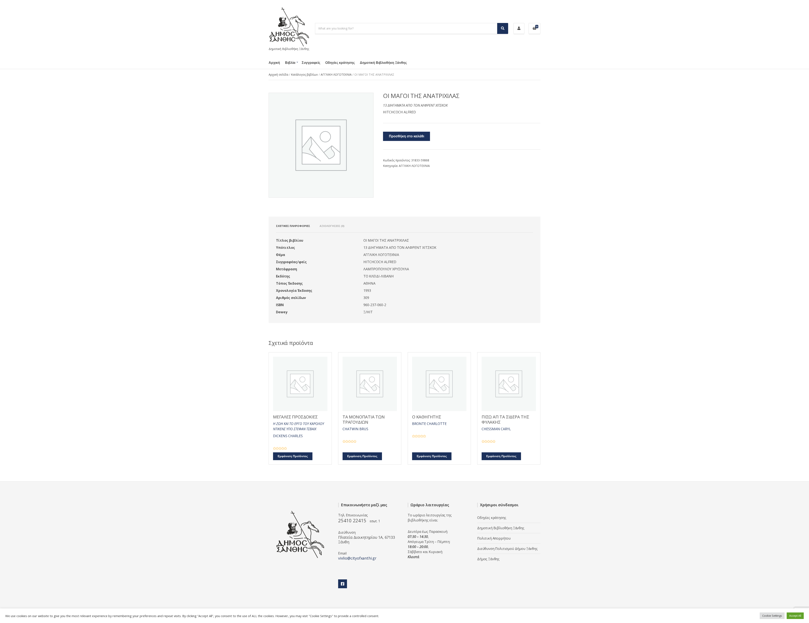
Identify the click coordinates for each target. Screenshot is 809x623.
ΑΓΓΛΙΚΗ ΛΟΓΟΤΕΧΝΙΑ (336, 74)
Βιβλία (290, 62)
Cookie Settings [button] (772, 616)
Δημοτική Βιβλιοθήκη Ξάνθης (383, 62)
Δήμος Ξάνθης (488, 559)
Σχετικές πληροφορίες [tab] (293, 226)
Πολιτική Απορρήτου (494, 538)
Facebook (342, 583)
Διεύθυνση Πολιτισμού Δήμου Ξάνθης (507, 548)
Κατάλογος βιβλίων (304, 74)
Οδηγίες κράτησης (340, 62)
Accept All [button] (795, 616)
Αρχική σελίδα (278, 74)
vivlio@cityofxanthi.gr (357, 558)
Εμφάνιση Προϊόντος (293, 456)
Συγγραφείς (311, 62)
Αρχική (274, 62)
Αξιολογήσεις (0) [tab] (332, 226)
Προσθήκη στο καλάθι (406, 136)
